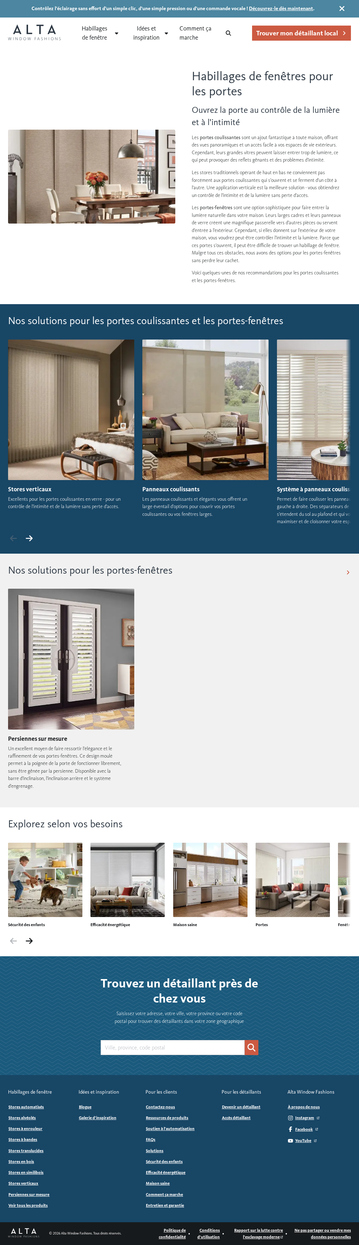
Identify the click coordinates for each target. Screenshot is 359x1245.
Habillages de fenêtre (94, 33)
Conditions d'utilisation (208, 1233)
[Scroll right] (29, 538)
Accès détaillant (236, 1117)
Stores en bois (21, 1161)
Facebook (304, 1129)
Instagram (304, 1117)
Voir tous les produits (28, 1205)
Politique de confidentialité (172, 1233)
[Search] (228, 33)
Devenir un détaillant (241, 1106)
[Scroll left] (13, 538)
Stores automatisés (26, 1106)
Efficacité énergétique (165, 1172)
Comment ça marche (195, 33)
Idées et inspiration (146, 33)
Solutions (154, 1150)
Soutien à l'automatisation (170, 1128)
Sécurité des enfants (164, 1161)
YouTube (303, 1140)
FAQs (150, 1139)
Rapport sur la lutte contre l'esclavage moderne (258, 1233)
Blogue (85, 1106)
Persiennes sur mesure (28, 1194)
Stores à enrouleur (25, 1128)
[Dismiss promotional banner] (342, 8)
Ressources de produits (167, 1117)
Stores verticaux (23, 1183)
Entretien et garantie (165, 1205)
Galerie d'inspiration (97, 1117)
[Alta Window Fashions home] (34, 33)
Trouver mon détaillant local (297, 33)
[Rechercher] (251, 1047)
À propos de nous (304, 1106)
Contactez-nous (160, 1106)
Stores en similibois (25, 1172)
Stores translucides (25, 1150)
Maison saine (158, 1183)
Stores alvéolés (22, 1117)
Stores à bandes (22, 1139)
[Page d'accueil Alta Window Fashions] (23, 1233)
